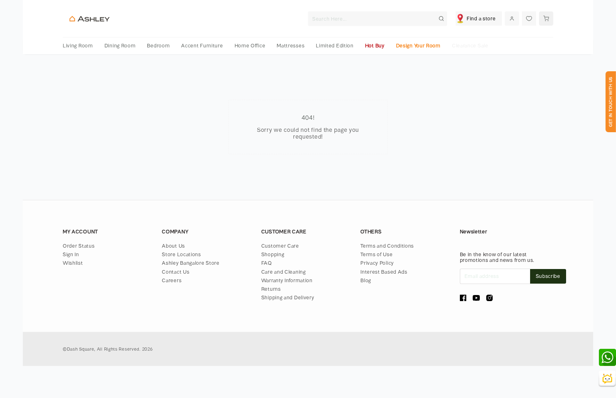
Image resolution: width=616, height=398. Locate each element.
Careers (171, 280)
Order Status (78, 246)
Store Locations (181, 254)
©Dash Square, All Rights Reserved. (102, 348)
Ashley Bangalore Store (190, 263)
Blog (365, 280)
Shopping (272, 254)
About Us (173, 246)
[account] (512, 18)
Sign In (71, 254)
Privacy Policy (377, 263)
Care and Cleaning (283, 272)
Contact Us (175, 272)
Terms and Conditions (387, 246)
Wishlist (73, 263)
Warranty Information (287, 280)
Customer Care (280, 246)
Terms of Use (376, 254)
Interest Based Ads (383, 272)
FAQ (266, 263)
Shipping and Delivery (287, 297)
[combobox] (377, 18)
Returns (271, 289)
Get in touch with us (610, 102)
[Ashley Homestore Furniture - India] (89, 18)
